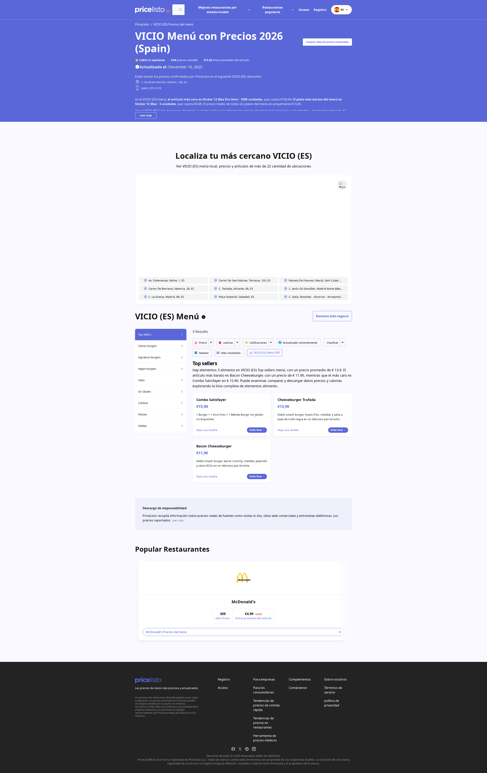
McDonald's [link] (243, 601)
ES (342, 9)
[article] (243, 601)
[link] (243, 577)
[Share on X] (240, 749)
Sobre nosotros (335, 679)
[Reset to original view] (342, 184)
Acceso (304, 10)
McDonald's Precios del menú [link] (166, 632)
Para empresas (264, 679)
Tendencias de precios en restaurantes (263, 722)
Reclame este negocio (332, 316)
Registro (320, 10)
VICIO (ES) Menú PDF (267, 352)
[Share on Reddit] (247, 749)
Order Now (255, 430)
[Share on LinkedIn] (254, 749)
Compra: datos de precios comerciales (327, 42)
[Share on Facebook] (233, 749)
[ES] (150, 9)
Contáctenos (298, 688)
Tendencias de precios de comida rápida (266, 705)
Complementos (300, 679)
